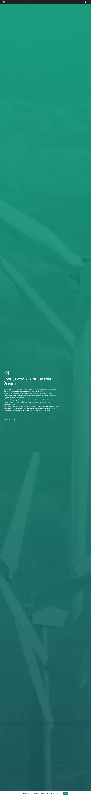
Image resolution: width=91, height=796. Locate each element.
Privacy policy (56, 793)
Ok (65, 793)
